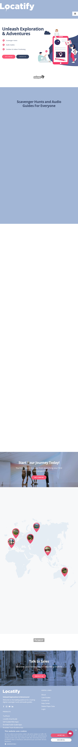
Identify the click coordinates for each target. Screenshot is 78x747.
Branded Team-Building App (13, 728)
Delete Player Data (48, 706)
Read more (8, 741)
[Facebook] (3, 706)
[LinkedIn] (12, 706)
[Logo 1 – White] (17, 4)
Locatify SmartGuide (10, 719)
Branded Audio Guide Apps (12, 725)
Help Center (45, 703)
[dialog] (39, 737)
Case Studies (45, 698)
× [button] (76, 730)
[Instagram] (6, 706)
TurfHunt (6, 716)
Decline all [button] (61, 740)
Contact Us (45, 700)
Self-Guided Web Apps (11, 722)
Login (43, 709)
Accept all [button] (61, 735)
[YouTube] (9, 706)
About (43, 695)
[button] (27, 744)
